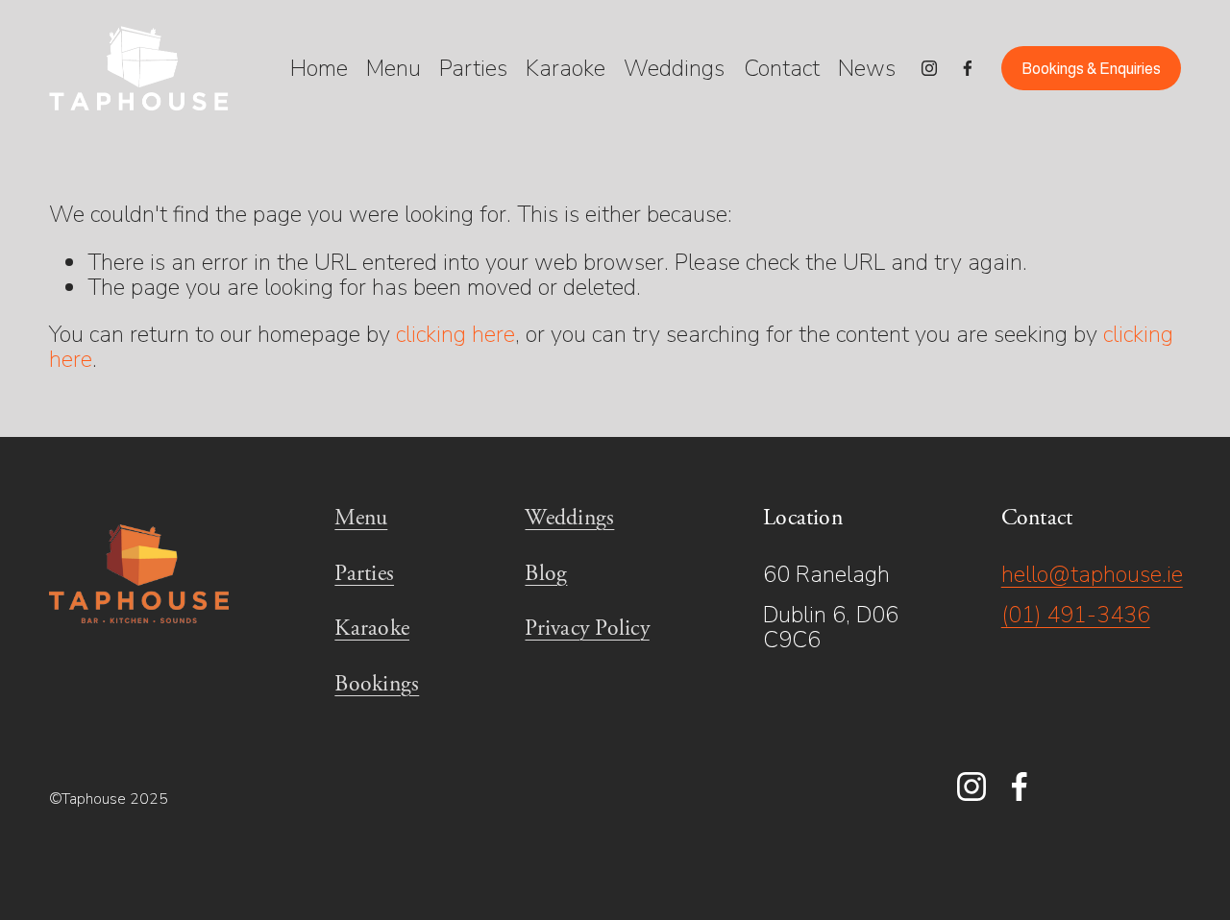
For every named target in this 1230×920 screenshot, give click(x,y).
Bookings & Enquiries (1091, 69)
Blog (546, 574)
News (867, 69)
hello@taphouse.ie (1092, 574)
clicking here (455, 334)
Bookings (376, 684)
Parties (473, 69)
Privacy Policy (587, 629)
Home (319, 69)
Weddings (674, 69)
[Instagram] (929, 68)
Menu (393, 69)
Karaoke (565, 69)
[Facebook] (967, 68)
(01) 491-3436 (1075, 614)
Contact (782, 69)
